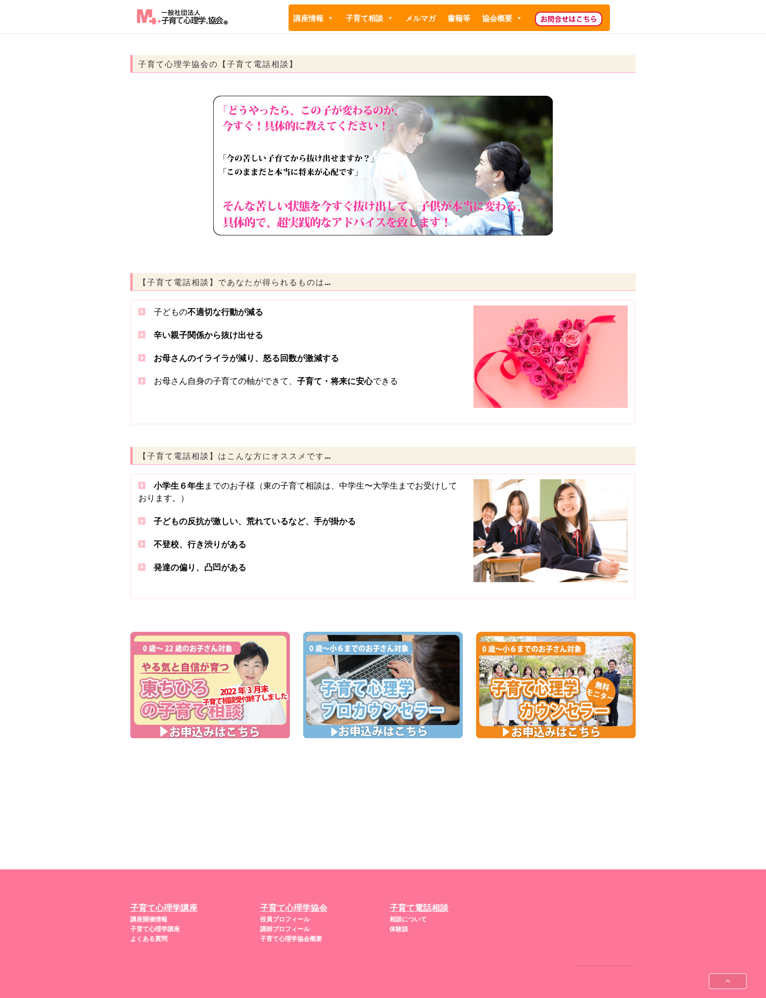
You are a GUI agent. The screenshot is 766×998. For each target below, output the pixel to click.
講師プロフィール (285, 928)
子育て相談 (364, 18)
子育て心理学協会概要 (291, 938)
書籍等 (459, 18)
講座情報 (308, 18)
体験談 (399, 928)
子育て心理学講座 (155, 928)
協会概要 (497, 18)
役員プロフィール (285, 919)
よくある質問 (149, 938)
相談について (408, 919)
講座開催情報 (149, 919)
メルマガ (421, 18)
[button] (330, 18)
